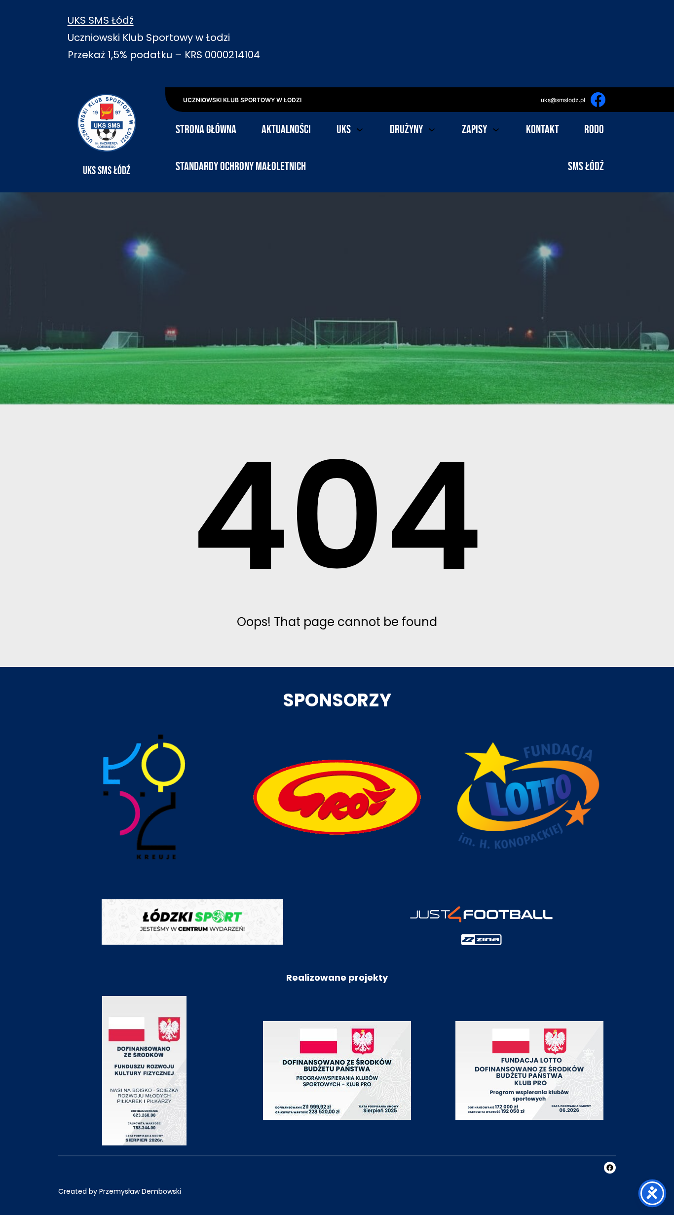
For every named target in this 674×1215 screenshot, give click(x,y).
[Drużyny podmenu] (431, 128)
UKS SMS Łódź (101, 20)
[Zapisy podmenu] (495, 128)
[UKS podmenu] (359, 128)
